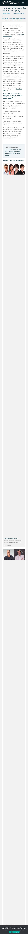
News (17, 13)
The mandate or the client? (11, 538)
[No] (26, 929)
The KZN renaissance (9, 923)
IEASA (13, 19)
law (16, 19)
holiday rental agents (17, 18)
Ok (10, 932)
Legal (14, 13)
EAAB (3, 18)
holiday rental (8, 18)
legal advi (19, 19)
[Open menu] (22, 3)
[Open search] (25, 3)
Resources (21, 13)
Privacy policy (16, 932)
